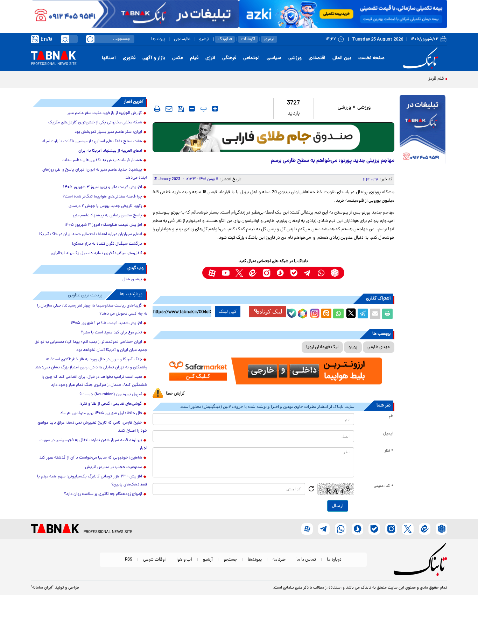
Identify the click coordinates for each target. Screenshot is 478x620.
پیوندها (158, 39)
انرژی (210, 58)
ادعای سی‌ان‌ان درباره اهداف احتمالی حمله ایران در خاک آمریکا (90, 234)
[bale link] (293, 272)
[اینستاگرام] (314, 312)
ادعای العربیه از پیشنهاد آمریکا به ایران (110, 151)
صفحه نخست (371, 58)
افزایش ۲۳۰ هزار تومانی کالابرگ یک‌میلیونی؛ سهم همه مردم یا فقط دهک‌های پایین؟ (92, 481)
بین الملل (341, 58)
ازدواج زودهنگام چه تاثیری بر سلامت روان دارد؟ (103, 494)
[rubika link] (334, 272)
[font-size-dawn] (192, 109)
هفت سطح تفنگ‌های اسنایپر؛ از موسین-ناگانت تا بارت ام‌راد (92, 141)
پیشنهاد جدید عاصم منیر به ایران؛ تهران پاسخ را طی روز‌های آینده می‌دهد (94, 174)
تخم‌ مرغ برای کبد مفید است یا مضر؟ (111, 333)
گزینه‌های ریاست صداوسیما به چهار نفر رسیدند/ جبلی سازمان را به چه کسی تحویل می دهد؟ (92, 310)
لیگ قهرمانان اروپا (322, 347)
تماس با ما (306, 559)
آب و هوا (184, 559)
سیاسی (274, 58)
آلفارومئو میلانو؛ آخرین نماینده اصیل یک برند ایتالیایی (96, 253)
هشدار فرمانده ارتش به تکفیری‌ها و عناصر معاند (102, 160)
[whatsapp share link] (338, 314)
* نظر (389, 451)
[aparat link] (212, 272)
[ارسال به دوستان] (375, 314)
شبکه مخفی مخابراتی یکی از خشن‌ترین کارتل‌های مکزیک (95, 123)
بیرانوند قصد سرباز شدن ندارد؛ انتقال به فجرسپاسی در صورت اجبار (93, 444)
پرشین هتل (132, 279)
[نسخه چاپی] (387, 314)
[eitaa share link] (326, 314)
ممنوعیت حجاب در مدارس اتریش (113, 467)
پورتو (353, 347)
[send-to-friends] (169, 109)
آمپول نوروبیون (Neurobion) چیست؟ (110, 394)
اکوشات (248, 39)
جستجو (230, 559)
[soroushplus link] (280, 272)
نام (391, 416)
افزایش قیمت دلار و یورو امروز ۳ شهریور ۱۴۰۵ (102, 187)
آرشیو (204, 39)
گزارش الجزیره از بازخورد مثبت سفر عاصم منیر (104, 113)
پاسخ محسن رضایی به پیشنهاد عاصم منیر (107, 215)
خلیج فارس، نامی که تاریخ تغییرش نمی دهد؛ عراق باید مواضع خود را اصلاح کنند (92, 427)
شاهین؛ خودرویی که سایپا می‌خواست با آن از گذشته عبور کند (90, 458)
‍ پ (202, 108)
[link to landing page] (421, 58)
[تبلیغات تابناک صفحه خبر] (422, 130)
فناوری (129, 58)
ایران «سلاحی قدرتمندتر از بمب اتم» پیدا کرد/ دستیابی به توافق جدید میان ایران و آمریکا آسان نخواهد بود (91, 346)
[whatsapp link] (321, 272)
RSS (128, 559)
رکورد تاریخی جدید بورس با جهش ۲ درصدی (105, 206)
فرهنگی (229, 58)
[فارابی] (273, 137)
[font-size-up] (215, 109)
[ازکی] (343, 14)
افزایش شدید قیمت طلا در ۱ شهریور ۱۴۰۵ (106, 323)
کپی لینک (228, 312)
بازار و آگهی (153, 58)
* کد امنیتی (383, 486)
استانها (109, 58)
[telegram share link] (363, 314)
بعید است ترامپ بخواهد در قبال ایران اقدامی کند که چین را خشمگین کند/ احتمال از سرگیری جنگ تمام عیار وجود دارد (94, 381)
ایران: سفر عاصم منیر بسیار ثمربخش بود (108, 132)
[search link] (90, 39)
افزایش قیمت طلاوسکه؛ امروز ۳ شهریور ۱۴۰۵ (103, 225)
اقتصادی (317, 58)
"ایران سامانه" (42, 588)
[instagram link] (266, 272)
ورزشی (295, 58)
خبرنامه (279, 559)
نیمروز (269, 39)
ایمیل (388, 434)
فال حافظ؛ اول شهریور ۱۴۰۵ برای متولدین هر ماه (101, 413)
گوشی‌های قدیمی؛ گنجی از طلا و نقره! (110, 404)
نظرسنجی (182, 39)
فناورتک (225, 39)
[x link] (239, 272)
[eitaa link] (252, 272)
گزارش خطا (175, 393)
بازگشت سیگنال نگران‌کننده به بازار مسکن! (107, 244)
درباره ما (334, 559)
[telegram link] (307, 272)
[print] (157, 109)
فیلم (194, 58)
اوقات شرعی (154, 559)
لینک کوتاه (270, 312)
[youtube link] (225, 272)
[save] (180, 109)
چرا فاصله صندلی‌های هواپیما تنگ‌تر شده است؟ (102, 197)
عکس (177, 58)
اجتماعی (251, 58)
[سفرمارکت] (273, 371)
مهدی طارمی (378, 347)
